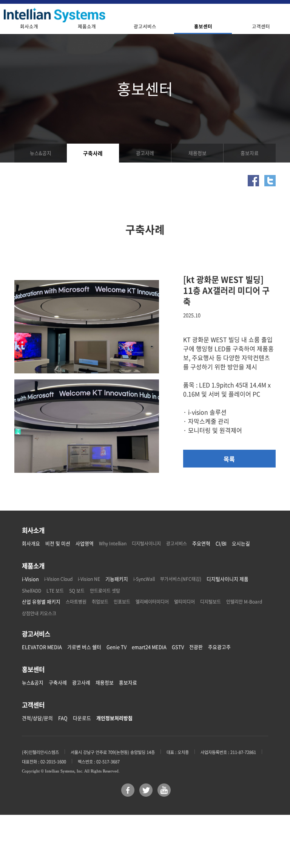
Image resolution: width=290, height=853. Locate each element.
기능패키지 (116, 578)
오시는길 (241, 543)
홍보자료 (250, 152)
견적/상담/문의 (37, 717)
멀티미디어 (184, 601)
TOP (261, 824)
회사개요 (31, 543)
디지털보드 (210, 601)
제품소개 (87, 26)
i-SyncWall (144, 579)
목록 (229, 458)
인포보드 (122, 601)
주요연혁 (201, 543)
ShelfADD (31, 590)
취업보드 (100, 601)
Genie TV (116, 646)
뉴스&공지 (40, 152)
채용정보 (197, 152)
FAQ (63, 717)
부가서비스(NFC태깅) (180, 579)
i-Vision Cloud (58, 579)
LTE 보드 (55, 590)
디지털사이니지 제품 (227, 578)
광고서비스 (145, 26)
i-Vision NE (89, 579)
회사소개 (29, 26)
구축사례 (93, 153)
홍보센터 (203, 26)
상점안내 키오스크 (39, 613)
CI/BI (221, 543)
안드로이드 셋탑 (105, 590)
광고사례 (145, 152)
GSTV (178, 646)
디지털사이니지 (146, 543)
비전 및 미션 (57, 543)
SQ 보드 (77, 590)
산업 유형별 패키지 (41, 601)
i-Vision (30, 578)
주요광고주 (219, 646)
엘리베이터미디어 (152, 601)
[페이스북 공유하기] (253, 179)
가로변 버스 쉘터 (84, 646)
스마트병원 (76, 601)
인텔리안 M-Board (244, 601)
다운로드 (82, 717)
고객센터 (261, 26)
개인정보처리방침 (114, 717)
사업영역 (85, 543)
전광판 (196, 646)
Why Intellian (112, 543)
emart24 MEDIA (149, 646)
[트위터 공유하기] (270, 179)
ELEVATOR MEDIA (42, 646)
